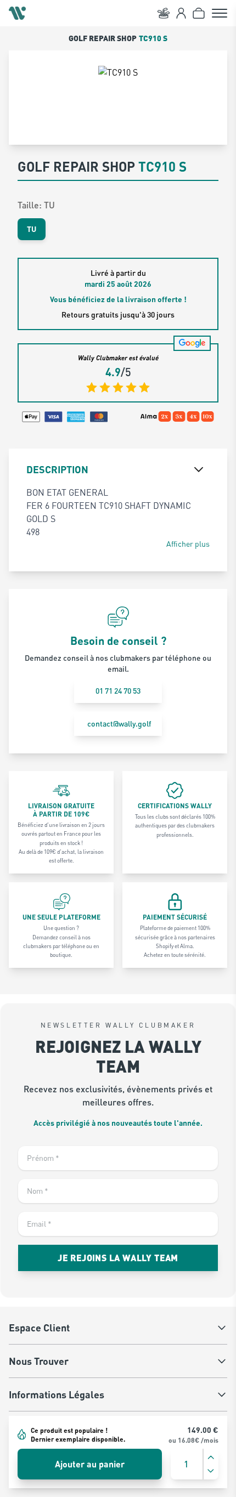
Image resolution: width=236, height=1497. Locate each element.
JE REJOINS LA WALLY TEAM (118, 1257)
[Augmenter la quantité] (211, 1457)
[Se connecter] (181, 13)
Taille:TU (36, 205)
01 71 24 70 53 (118, 690)
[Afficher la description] (199, 469)
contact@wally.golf (119, 723)
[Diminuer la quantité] (211, 1470)
